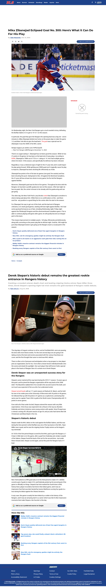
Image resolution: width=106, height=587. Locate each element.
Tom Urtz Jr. (14, 288)
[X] (95, 2)
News (18, 2)
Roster (46, 2)
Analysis (19, 261)
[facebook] (92, 2)
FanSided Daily (89, 571)
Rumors (24, 2)
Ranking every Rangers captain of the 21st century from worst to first (37, 248)
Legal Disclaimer (89, 574)
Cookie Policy (71, 574)
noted (45, 196)
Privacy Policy (38, 574)
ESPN (13, 158)
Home (13, 261)
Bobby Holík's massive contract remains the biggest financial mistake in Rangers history (38, 244)
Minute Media (11, 581)
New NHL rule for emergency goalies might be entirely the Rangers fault (38, 236)
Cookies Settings (55, 577)
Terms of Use (53, 574)
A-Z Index (37, 577)
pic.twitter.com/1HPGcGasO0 (32, 148)
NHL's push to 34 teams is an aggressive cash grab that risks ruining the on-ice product (40, 239)
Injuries (52, 2)
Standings (39, 2)
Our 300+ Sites (72, 571)
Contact (52, 571)
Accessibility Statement (19, 577)
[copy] (22, 41)
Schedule (31, 2)
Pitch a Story (15, 574)
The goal (44, 141)
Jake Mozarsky (15, 37)
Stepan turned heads (18, 391)
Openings (37, 571)
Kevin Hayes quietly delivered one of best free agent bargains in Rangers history (39, 232)
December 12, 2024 (41, 150)
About (13, 571)
